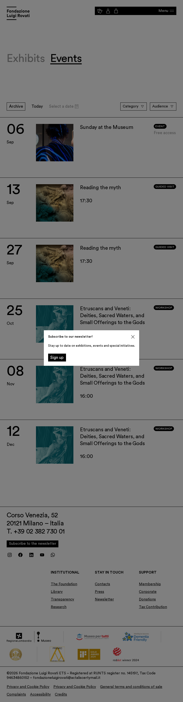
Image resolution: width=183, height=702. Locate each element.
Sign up (57, 358)
